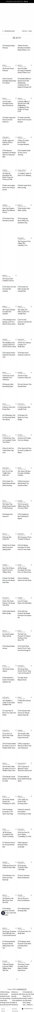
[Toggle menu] (2, 31)
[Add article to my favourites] (31, 65)
